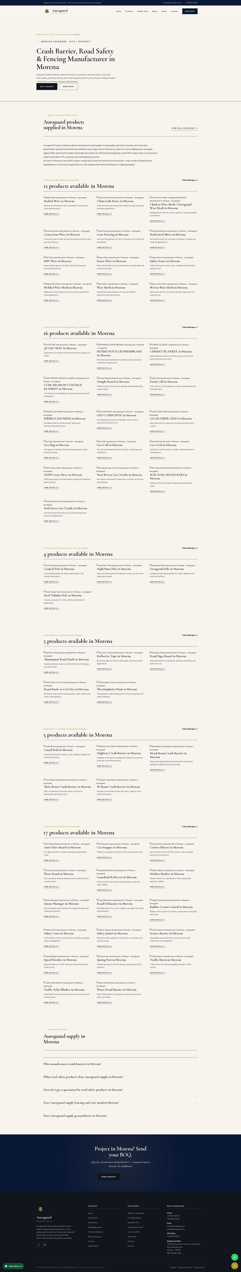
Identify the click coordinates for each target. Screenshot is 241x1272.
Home (118, 11)
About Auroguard (95, 1237)
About (164, 11)
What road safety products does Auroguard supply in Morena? (83, 1077)
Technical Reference (95, 1232)
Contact (174, 11)
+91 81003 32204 (173, 1219)
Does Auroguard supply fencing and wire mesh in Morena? (81, 1103)
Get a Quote (46, 86)
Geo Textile (132, 1237)
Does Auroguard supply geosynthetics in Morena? (75, 1116)
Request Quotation (186, 1267)
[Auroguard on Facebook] (38, 1244)
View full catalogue (183, 128)
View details (50, 214)
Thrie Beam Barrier (135, 1218)
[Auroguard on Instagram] (44, 1244)
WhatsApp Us (132, 1177)
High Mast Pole (133, 1222)
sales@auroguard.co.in (176, 1229)
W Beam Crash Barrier (136, 1213)
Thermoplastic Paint (135, 1227)
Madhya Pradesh (64, 34)
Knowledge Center (95, 1227)
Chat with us (12, 1266)
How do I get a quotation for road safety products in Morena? (83, 1090)
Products (129, 11)
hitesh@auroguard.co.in (172, 3)
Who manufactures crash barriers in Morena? (72, 1064)
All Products (93, 1218)
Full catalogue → (190, 180)
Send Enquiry (108, 1177)
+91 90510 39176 (191, 3)
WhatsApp (190, 11)
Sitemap (173, 1267)
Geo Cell (131, 1241)
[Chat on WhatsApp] (234, 1257)
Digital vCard (93, 1246)
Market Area (142, 11)
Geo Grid (131, 1246)
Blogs (154, 11)
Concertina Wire (134, 1232)
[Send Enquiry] (234, 1265)
